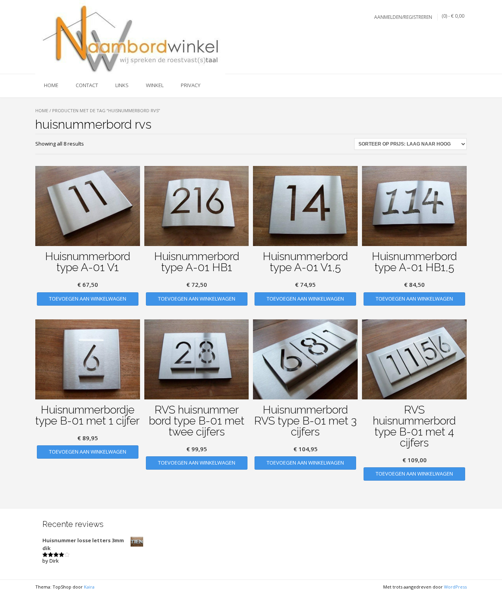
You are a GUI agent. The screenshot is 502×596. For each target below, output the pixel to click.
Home (41, 110)
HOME (51, 85)
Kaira (89, 587)
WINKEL (155, 85)
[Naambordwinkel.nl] (130, 37)
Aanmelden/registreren (403, 17)
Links (122, 85)
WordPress (455, 587)
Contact (87, 85)
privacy (190, 85)
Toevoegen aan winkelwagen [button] (87, 298)
